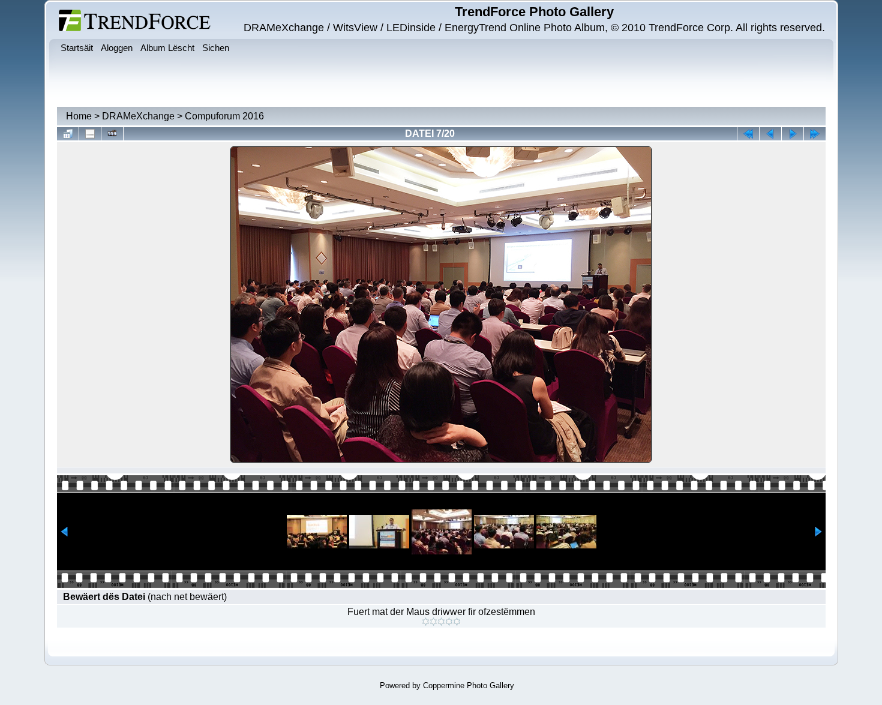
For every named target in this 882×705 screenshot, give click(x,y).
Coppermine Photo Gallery (468, 685)
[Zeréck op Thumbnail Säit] (68, 133)
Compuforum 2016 (224, 116)
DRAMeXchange (138, 116)
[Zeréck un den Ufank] (748, 133)
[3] (441, 621)
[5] (457, 621)
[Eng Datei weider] (770, 133)
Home (79, 116)
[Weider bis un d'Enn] (815, 133)
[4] (449, 621)
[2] (433, 621)
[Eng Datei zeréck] (792, 133)
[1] (426, 621)
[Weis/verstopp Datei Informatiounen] (90, 133)
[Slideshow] (112, 133)
